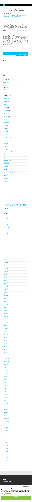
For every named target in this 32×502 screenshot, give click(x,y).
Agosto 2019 (5, 313)
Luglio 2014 (5, 391)
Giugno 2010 (6, 453)
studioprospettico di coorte (8, 192)
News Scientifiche (6, 140)
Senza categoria (6, 189)
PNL (4, 183)
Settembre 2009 (6, 456)
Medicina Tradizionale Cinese (8, 122)
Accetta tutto (16, 496)
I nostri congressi (6, 110)
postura (5, 184)
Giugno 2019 (6, 316)
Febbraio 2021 (6, 286)
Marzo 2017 (5, 352)
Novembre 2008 (6, 462)
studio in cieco (6, 134)
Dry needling (6, 146)
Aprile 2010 (5, 454)
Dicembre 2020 (6, 289)
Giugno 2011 (5, 439)
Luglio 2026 (5, 215)
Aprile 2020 (5, 301)
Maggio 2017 (6, 349)
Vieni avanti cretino (7, 179)
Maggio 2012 (6, 427)
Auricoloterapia (6, 152)
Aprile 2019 (5, 319)
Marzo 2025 (5, 238)
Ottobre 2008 (6, 463)
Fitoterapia (5, 157)
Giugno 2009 (6, 457)
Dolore (5, 155)
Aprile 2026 (5, 220)
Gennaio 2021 (6, 287)
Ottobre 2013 (6, 403)
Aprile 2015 (5, 382)
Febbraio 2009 (6, 459)
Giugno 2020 (6, 298)
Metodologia (6, 124)
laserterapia (11, 16)
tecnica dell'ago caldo (7, 149)
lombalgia (23, 204)
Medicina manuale (6, 121)
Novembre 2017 (6, 343)
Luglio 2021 (5, 278)
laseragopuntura (6, 116)
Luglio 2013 (5, 406)
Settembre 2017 (6, 346)
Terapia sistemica (6, 193)
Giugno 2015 (6, 379)
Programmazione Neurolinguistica (9, 172)
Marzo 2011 (5, 444)
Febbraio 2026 (6, 223)
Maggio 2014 (6, 394)
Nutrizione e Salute (6, 167)
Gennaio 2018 (6, 340)
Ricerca (14, 15)
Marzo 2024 (5, 244)
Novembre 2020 (6, 290)
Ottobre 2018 (6, 328)
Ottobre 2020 (6, 292)
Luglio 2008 (5, 468)
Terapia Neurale (6, 178)
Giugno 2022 (6, 262)
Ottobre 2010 (6, 451)
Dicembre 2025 (6, 226)
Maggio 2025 (6, 235)
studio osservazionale (7, 190)
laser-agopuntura (5, 16)
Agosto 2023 (5, 254)
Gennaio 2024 (6, 247)
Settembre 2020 (6, 293)
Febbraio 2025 (6, 239)
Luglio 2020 (5, 296)
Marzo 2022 (5, 266)
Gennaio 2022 (6, 269)
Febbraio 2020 (6, 304)
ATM (17, 15)
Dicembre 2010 (6, 448)
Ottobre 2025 (6, 229)
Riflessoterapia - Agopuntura (21, 205)
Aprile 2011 (5, 442)
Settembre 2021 (6, 275)
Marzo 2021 (5, 284)
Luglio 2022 (5, 260)
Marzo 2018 (5, 337)
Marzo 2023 (5, 259)
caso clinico (5, 125)
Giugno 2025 (6, 233)
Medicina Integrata (7, 160)
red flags (5, 186)
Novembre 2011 (6, 436)
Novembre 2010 (6, 450)
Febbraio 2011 (6, 445)
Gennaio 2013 (6, 415)
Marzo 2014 (5, 397)
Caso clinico (5, 154)
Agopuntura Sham (6, 98)
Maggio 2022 (6, 263)
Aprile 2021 (5, 283)
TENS (4, 176)
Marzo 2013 (5, 412)
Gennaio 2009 (6, 460)
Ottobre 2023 (6, 251)
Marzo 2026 (5, 221)
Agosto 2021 (5, 277)
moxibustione (6, 166)
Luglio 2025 (5, 232)
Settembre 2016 (6, 361)
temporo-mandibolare (16, 16)
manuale (26, 204)
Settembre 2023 (6, 253)
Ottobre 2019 (6, 310)
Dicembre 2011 (6, 435)
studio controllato (6, 131)
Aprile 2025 (5, 236)
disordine (23, 15)
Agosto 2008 (6, 466)
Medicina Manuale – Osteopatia (8, 161)
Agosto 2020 (6, 295)
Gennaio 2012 (6, 433)
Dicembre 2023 (6, 248)
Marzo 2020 (5, 302)
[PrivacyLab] (5, 494)
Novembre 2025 (6, 227)
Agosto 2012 (5, 423)
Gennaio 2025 (6, 241)
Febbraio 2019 (6, 322)
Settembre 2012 (6, 421)
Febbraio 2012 (6, 432)
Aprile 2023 (5, 257)
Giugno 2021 (6, 280)
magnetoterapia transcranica (8, 158)
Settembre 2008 (6, 465)
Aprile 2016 (5, 367)
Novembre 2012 (6, 418)
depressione (5, 204)
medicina (5, 205)
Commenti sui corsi (7, 101)
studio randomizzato (7, 137)
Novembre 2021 (6, 272)
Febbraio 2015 (6, 385)
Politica (5, 169)
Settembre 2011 (6, 438)
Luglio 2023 (5, 256)
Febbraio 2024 (6, 245)
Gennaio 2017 (6, 355)
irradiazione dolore (6, 112)
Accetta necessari (16, 498)
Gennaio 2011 (6, 447)
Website (4, 75)
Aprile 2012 (5, 429)
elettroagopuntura (18, 204)
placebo (5, 128)
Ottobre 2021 (6, 274)
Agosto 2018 (5, 331)
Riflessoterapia (6, 175)
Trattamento (6, 208)
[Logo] (9, 1)
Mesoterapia (5, 164)
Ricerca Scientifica (6, 173)
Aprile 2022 (5, 265)
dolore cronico (13, 204)
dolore (26, 15)
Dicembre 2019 (6, 307)
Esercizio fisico (6, 107)
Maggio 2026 (6, 218)
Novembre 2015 (6, 373)
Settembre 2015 (6, 376)
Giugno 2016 (6, 364)
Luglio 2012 (5, 424)
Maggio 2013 (6, 409)
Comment (4, 60)
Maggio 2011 (5, 441)
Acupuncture (6, 143)
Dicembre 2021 (6, 271)
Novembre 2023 (6, 250)
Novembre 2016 (6, 358)
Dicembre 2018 (6, 325)
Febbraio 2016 (6, 370)
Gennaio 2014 (6, 400)
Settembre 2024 (6, 242)
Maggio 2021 (6, 281)
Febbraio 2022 (6, 268)
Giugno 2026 (6, 217)
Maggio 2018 (6, 334)
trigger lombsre (6, 195)
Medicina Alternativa (7, 119)
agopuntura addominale (7, 151)
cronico (20, 15)
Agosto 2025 (6, 230)
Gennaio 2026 (6, 224)
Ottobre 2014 (6, 388)
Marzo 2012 (5, 430)
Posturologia (6, 170)
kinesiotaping (6, 113)
